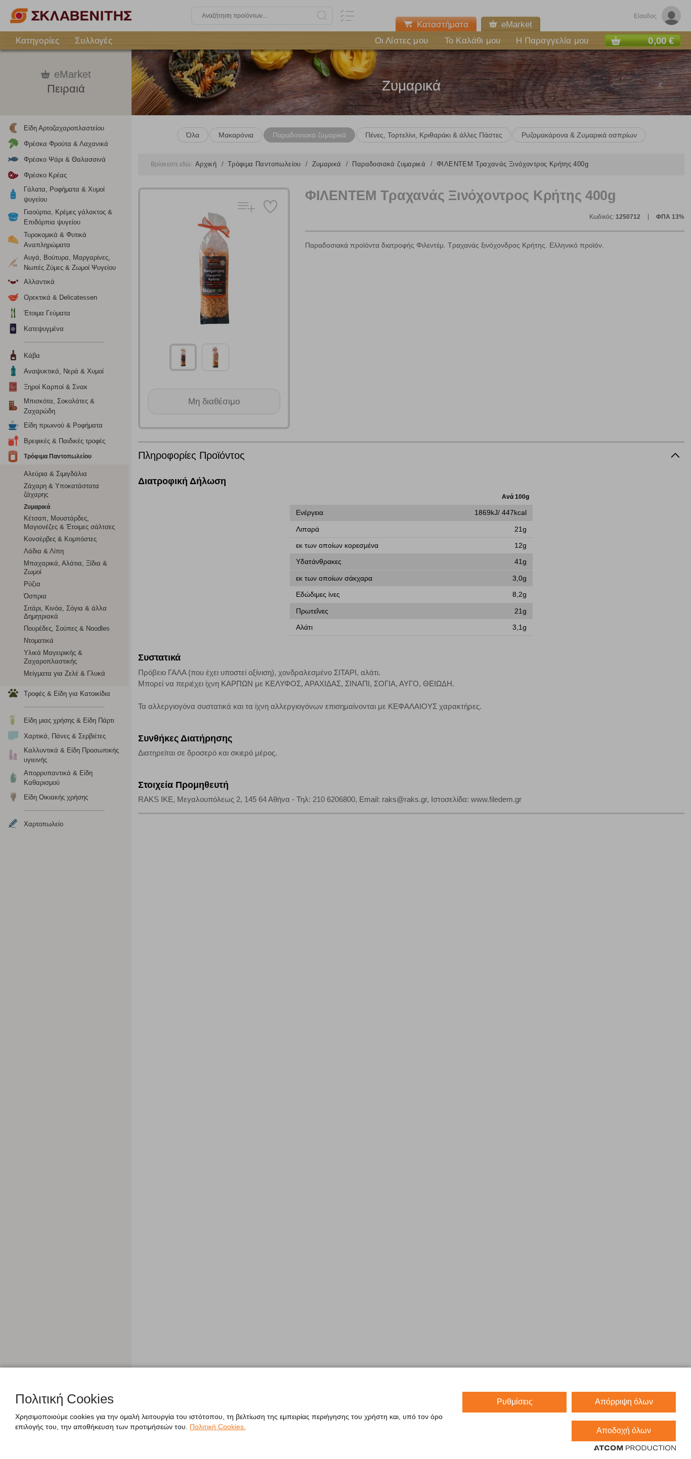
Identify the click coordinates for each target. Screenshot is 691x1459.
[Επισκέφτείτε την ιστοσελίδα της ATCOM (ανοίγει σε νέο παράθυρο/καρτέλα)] (635, 1448)
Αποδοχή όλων (623, 1430)
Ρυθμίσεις (515, 1401)
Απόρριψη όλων (624, 1401)
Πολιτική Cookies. (218, 1427)
